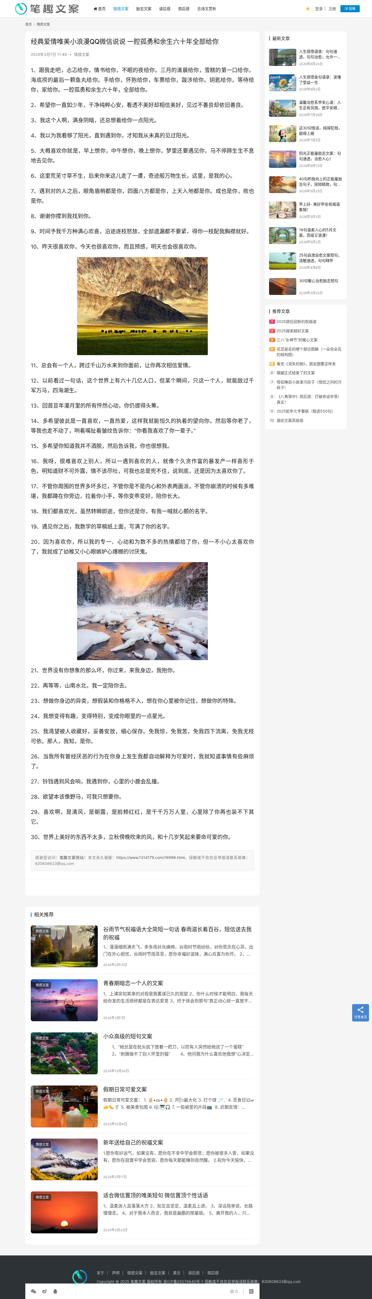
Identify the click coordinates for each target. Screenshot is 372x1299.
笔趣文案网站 (72, 857)
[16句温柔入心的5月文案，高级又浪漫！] (282, 235)
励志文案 (143, 8)
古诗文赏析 (206, 8)
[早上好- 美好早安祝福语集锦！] (282, 210)
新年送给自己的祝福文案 (133, 1142)
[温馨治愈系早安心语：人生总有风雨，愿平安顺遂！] (282, 108)
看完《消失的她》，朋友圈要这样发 (306, 363)
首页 (102, 8)
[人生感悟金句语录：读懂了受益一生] (282, 83)
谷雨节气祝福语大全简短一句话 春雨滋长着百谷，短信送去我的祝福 (177, 933)
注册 (332, 8)
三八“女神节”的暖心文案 (297, 339)
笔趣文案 (138, 1281)
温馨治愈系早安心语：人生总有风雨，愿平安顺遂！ (320, 107)
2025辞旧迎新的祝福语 (296, 321)
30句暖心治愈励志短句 (318, 280)
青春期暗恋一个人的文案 (133, 983)
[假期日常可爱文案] (64, 1106)
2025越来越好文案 (293, 330)
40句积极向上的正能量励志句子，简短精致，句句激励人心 (320, 184)
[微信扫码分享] (34, 1291)
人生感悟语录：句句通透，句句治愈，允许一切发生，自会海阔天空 (320, 56)
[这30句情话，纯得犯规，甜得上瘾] (282, 133)
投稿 (351, 9)
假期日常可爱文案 (125, 1089)
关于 (100, 1272)
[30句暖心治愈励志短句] (282, 286)
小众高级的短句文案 (127, 1036)
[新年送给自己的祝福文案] (64, 1160)
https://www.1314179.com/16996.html (150, 857)
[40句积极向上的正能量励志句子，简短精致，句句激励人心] (282, 184)
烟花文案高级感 (290, 420)
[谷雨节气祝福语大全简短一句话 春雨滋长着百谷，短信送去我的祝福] (64, 946)
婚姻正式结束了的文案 (296, 372)
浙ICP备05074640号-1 (183, 1281)
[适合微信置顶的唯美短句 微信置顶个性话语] (64, 1212)
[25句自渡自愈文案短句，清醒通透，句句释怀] (282, 261)
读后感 (164, 8)
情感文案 (121, 8)
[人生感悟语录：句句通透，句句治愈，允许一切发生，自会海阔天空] (282, 57)
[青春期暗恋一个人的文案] (64, 1000)
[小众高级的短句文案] (64, 1053)
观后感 (184, 8)
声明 (116, 1272)
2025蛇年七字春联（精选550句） (306, 411)
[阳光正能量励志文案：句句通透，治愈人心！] (282, 159)
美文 (177, 1272)
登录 (319, 8)
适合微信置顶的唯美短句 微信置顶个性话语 (155, 1195)
